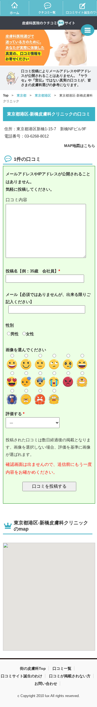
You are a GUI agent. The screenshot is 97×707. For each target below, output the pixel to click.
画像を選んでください (26, 349)
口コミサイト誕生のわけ (21, 676)
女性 (30, 334)
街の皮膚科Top (33, 668)
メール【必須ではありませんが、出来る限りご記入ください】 (48, 298)
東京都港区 (43, 95)
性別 (10, 325)
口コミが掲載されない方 (70, 676)
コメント (49, 200)
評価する (14, 413)
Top (5, 95)
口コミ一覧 (62, 668)
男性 (15, 334)
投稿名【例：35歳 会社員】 (32, 271)
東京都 (21, 95)
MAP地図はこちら (79, 146)
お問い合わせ (45, 683)
